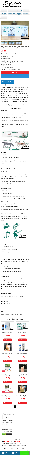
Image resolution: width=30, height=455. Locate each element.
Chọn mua (8, 339)
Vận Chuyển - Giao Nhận (8, 429)
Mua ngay (15, 72)
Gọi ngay (25, 453)
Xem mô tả (15, 76)
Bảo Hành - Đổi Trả (6, 425)
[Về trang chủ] (12, 4)
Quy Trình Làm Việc (7, 422)
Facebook (7, 417)
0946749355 (18, 441)
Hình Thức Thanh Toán (7, 427)
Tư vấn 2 (16, 453)
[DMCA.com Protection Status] (7, 433)
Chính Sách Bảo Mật (7, 431)
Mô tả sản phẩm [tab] (7, 82)
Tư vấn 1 (6, 453)
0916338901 (7, 441)
